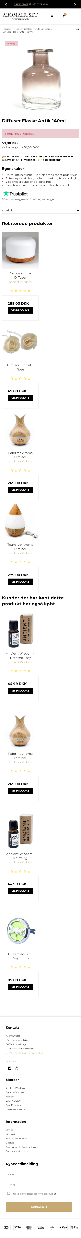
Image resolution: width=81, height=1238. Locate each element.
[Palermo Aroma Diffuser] (20, 429)
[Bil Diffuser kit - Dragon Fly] (20, 931)
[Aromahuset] (20, 16)
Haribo (10, 1096)
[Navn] (40, 1174)
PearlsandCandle (15, 1109)
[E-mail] (40, 1185)
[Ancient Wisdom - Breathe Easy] (20, 630)
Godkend (37, 1206)
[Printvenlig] (77, 28)
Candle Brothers (15, 1092)
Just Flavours (13, 1105)
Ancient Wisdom (15, 1088)
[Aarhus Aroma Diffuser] (20, 250)
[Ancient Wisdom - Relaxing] (20, 830)
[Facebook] (11, 1068)
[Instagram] (18, 1068)
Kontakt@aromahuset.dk (29, 1052)
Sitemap (11, 1061)
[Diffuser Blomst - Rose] (20, 342)
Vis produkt (20, 310)
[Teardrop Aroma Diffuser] (20, 521)
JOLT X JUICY (13, 1100)
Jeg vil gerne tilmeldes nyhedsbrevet (38, 1193)
